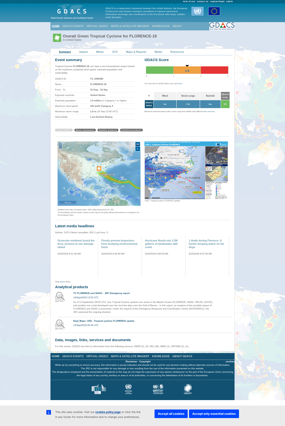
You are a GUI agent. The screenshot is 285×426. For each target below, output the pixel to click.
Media (158, 52)
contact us (202, 1)
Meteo (100, 52)
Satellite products (108, 130)
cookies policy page (108, 412)
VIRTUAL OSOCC (97, 26)
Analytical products (131, 130)
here (180, 84)
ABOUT (177, 26)
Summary (65, 52)
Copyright (145, 361)
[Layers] (137, 144)
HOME (56, 26)
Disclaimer (131, 361)
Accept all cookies (171, 413)
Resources (177, 52)
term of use (189, 1)
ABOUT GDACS (182, 356)
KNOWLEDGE (161, 26)
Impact (83, 52)
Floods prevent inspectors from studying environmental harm (119, 244)
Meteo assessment (85, 130)
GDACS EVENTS (73, 26)
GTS (115, 52)
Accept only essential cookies (214, 413)
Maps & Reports (136, 52)
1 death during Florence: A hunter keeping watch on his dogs (206, 244)
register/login (217, 1)
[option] (186, 171)
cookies (230, 361)
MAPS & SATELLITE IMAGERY (130, 26)
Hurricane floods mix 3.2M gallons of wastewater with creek (161, 244)
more (62, 282)
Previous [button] (142, 171)
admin (229, 1)
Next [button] (230, 171)
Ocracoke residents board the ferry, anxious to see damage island (76, 244)
